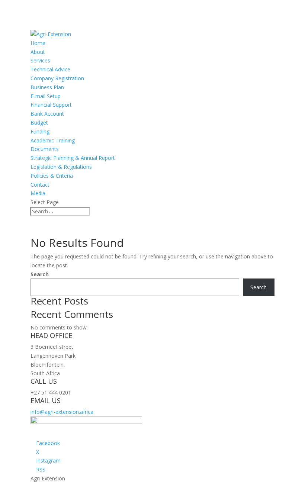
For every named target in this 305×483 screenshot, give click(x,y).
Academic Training (52, 140)
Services (40, 60)
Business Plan (47, 87)
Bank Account (47, 113)
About (37, 51)
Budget (39, 122)
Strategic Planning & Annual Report (72, 157)
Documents (44, 148)
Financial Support (51, 104)
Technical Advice (50, 69)
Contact (39, 184)
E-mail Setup (45, 96)
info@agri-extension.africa (61, 411)
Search (39, 274)
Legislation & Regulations (61, 166)
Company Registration (57, 78)
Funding (39, 131)
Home (37, 42)
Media (37, 193)
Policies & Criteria (51, 175)
